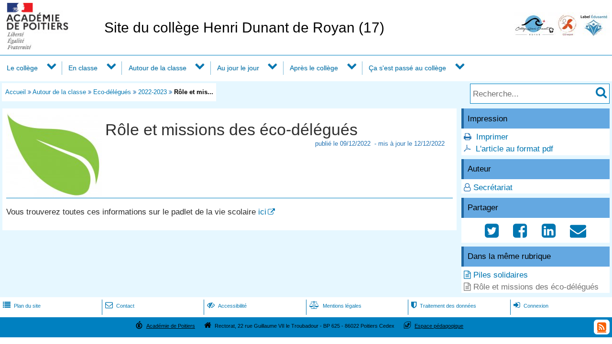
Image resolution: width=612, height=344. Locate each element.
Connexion (531, 306)
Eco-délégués (112, 92)
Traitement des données (443, 306)
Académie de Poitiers (170, 326)
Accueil (15, 92)
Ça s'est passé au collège (407, 68)
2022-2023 (152, 92)
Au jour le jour (238, 68)
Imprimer (492, 136)
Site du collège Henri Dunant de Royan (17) (244, 27)
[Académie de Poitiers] (50, 46)
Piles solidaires (500, 275)
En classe (83, 68)
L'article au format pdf (514, 148)
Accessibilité (227, 306)
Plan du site (22, 306)
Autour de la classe (157, 68)
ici (262, 211)
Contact (119, 306)
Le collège (22, 68)
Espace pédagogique (439, 326)
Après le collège (314, 68)
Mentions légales (335, 306)
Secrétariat (493, 187)
